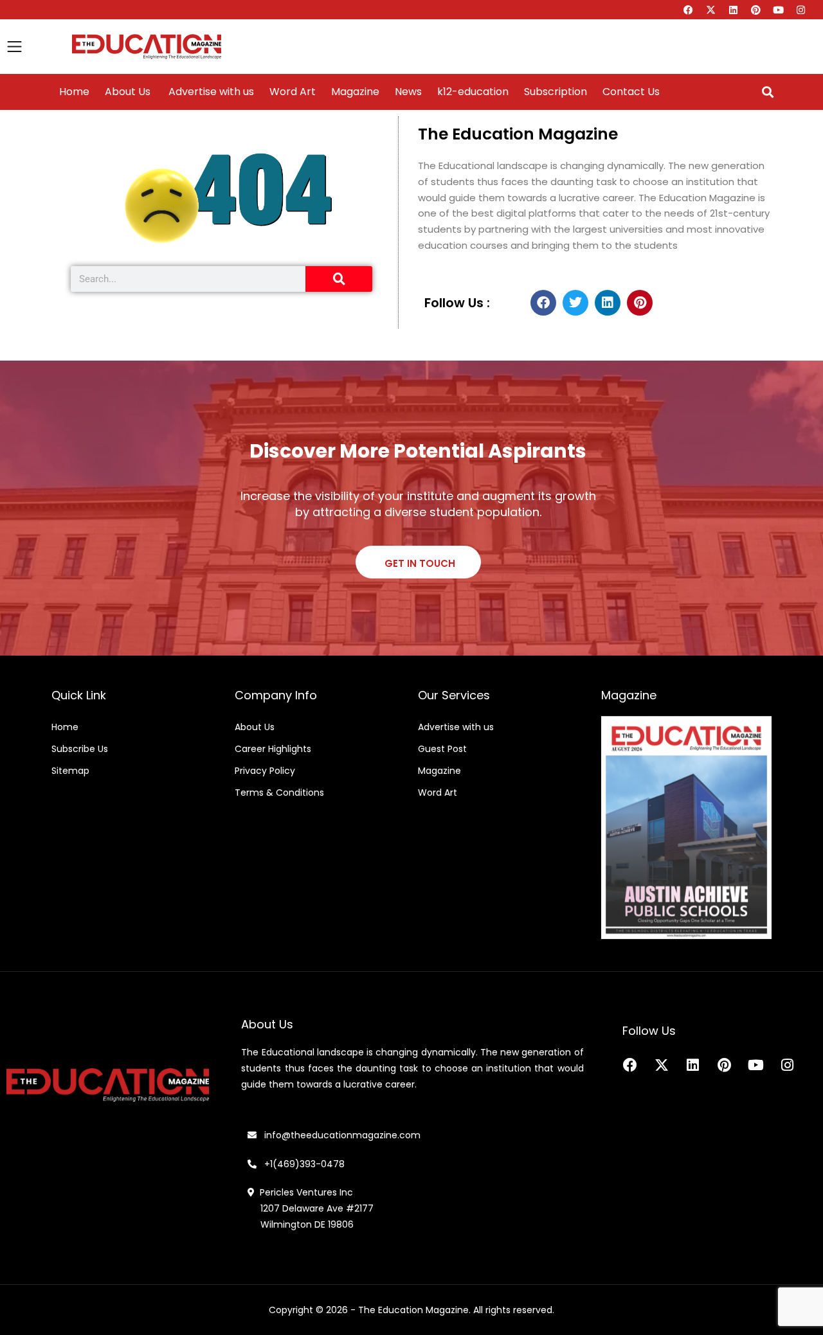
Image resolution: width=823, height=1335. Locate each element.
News (408, 92)
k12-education (473, 92)
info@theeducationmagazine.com (339, 1135)
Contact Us (631, 92)
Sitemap (70, 770)
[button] (767, 92)
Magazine (355, 92)
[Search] (338, 279)
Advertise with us (210, 92)
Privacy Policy (265, 770)
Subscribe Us (79, 748)
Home (74, 92)
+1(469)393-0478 (303, 1164)
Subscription (555, 92)
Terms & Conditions (279, 792)
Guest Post (442, 748)
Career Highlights (273, 748)
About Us (127, 92)
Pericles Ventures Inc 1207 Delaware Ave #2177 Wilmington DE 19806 (311, 1208)
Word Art (292, 92)
